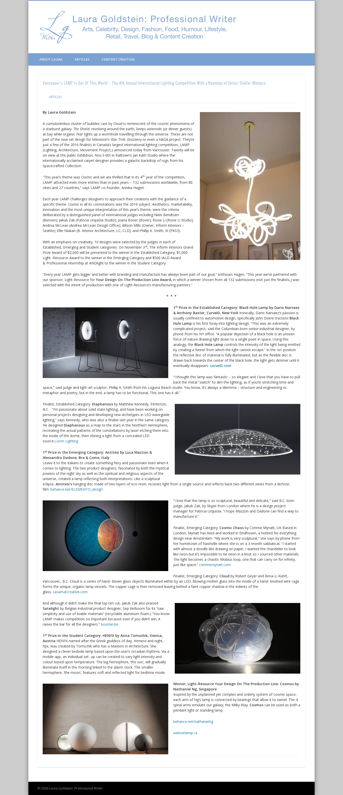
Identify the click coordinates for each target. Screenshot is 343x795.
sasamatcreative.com (70, 591)
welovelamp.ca (185, 732)
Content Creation (118, 59)
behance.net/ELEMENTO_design (76, 489)
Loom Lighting (66, 441)
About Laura (51, 59)
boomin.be (109, 624)
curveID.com (220, 365)
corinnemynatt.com (215, 564)
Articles (82, 59)
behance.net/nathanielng (193, 721)
